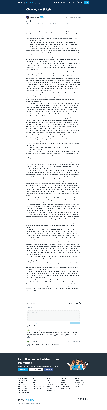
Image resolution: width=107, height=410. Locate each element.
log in (40, 323)
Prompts (56, 2)
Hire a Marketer (22, 386)
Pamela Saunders (40, 342)
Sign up (80, 2)
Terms (23, 403)
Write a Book (64, 382)
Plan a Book (64, 384)
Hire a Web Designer (23, 392)
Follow (41, 17)
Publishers (78, 386)
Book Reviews (79, 380)
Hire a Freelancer (23, 380)
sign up (35, 323)
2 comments (77, 17)
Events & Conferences (53, 386)
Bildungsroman (71, 24)
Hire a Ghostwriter (23, 388)
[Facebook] (86, 399)
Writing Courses (51, 384)
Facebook (48, 369)
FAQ (19, 403)
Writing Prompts (79, 382)
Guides (48, 382)
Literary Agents (79, 384)
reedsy (26, 2)
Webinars (49, 388)
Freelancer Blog (51, 390)
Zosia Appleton (39, 330)
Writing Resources (66, 388)
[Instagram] (81, 399)
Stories (63, 2)
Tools (73, 2)
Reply (28, 337)
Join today (22, 369)
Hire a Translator (22, 390)
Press (33, 384)
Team (33, 382)
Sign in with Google (35, 369)
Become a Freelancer (38, 386)
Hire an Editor (22, 382)
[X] (79, 399)
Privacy (28, 403)
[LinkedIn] (83, 399)
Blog (48, 380)
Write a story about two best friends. (50, 24)
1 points (33, 330)
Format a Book (65, 386)
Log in (86, 2)
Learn (69, 2)
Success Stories (36, 388)
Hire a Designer (22, 384)
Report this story (30, 307)
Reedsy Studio (65, 380)
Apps (37, 2)
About (34, 380)
